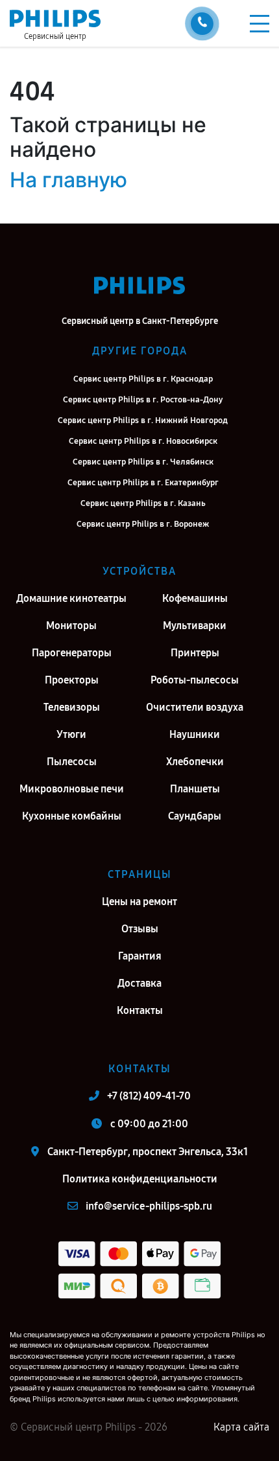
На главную (68, 179)
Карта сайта (241, 1427)
